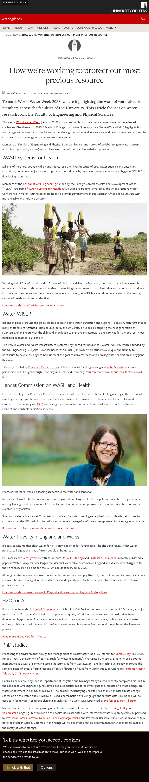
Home (6, 28)
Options (47, 767)
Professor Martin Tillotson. (120, 700)
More (112, 27)
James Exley (123, 653)
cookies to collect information (31, 747)
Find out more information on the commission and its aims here (41, 528)
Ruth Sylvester (31, 558)
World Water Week (28, 122)
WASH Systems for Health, (45, 188)
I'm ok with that (18, 767)
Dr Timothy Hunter (26, 673)
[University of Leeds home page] (129, 7)
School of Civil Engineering (39, 184)
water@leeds (12, 18)
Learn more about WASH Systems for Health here (33, 305)
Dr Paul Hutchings (73, 558)
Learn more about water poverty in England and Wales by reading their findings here (54, 592)
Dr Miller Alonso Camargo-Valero (59, 718)
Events (68, 28)
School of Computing (43, 609)
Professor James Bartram (22, 718)
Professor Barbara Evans (43, 367)
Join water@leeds (89, 28)
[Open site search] (143, 19)
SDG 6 (39, 404)
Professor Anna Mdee (103, 558)
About (18, 28)
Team (29, 28)
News (56, 28)
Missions (43, 28)
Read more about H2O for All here (23, 636)
